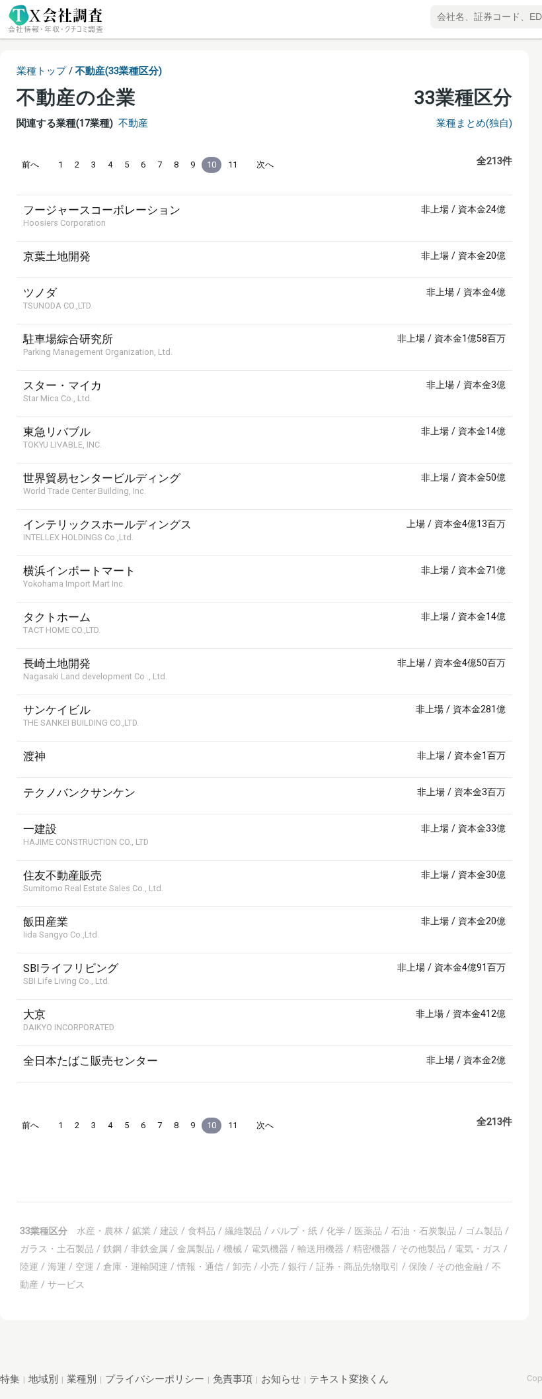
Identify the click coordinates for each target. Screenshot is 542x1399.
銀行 (297, 1266)
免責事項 (232, 1379)
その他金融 (459, 1266)
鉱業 (141, 1231)
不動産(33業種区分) (118, 71)
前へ (30, 164)
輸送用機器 (320, 1248)
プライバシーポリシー (154, 1379)
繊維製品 (243, 1231)
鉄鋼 (112, 1248)
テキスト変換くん (349, 1379)
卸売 (242, 1266)
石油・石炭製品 (423, 1231)
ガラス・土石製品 (57, 1248)
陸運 (29, 1266)
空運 (84, 1266)
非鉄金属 (149, 1248)
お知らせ (281, 1379)
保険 (417, 1266)
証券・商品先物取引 (357, 1266)
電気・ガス (478, 1248)
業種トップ (41, 71)
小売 (269, 1266)
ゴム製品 (483, 1231)
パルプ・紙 (294, 1231)
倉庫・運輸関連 (135, 1266)
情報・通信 (200, 1266)
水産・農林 (100, 1231)
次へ (265, 164)
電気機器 (269, 1248)
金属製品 (195, 1248)
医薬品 (368, 1231)
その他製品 (422, 1248)
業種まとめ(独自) (474, 123)
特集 (10, 1379)
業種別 (82, 1379)
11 (232, 164)
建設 (169, 1231)
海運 (57, 1266)
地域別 (43, 1379)
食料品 (201, 1231)
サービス (66, 1284)
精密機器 (371, 1248)
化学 (336, 1231)
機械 (232, 1248)
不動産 (133, 123)
